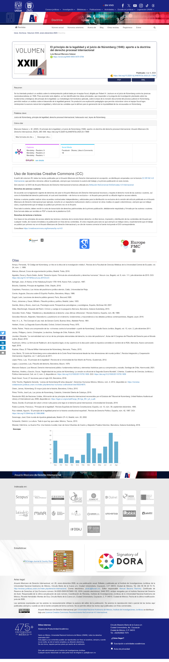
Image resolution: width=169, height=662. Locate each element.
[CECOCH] (58, 497)
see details (40, 160)
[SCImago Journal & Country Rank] (38, 560)
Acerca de (92, 27)
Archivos (23, 32)
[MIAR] (40, 513)
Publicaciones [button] (95, 9)
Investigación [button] (68, 9)
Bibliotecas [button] (81, 9)
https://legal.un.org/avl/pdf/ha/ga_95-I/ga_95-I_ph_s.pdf (73, 399)
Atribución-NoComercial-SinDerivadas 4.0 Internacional (111, 184)
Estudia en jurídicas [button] (126, 9)
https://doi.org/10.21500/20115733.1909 (73, 374)
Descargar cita (43, 137)
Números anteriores (76, 27)
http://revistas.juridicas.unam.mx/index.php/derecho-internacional (40, 588)
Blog (101, 27)
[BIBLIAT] (129, 513)
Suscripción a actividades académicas (129, 643)
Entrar (138, 27)
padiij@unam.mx (90, 652)
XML (143, 79)
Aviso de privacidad (122, 648)
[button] (20, 27)
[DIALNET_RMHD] (111, 497)
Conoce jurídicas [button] (52, 9)
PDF (119, 79)
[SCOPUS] (22, 497)
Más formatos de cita (24, 137)
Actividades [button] (109, 9)
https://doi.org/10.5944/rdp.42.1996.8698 (28, 413)
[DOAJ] (76, 529)
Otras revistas (113, 27)
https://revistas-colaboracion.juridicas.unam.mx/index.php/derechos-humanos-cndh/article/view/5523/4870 (76, 383)
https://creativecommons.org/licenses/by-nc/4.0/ (43, 228)
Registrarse (127, 27)
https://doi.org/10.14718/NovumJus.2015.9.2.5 (30, 277)
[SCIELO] (76, 513)
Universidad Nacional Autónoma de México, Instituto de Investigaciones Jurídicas (110, 609)
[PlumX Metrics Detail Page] (19, 151)
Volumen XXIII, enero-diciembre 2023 (42, 32)
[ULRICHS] (94, 513)
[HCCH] (129, 497)
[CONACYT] (94, 497)
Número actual (58, 27)
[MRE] (58, 513)
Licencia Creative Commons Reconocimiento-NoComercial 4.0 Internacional (76, 612)
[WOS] (40, 497)
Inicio (16, 32)
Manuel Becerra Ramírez (130, 588)
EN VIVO (109, 5)
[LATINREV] (147, 513)
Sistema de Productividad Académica (53, 628)
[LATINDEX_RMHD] (22, 513)
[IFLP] (147, 497)
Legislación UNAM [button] (145, 9)
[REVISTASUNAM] (94, 529)
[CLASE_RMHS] (76, 497)
